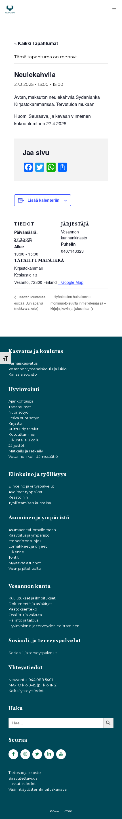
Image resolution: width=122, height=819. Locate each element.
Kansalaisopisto (23, 374)
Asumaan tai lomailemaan (32, 529)
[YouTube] (61, 754)
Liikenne (16, 552)
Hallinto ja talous (23, 620)
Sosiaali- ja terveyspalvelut (33, 652)
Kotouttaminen (23, 434)
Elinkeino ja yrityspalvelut (31, 486)
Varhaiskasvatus (23, 363)
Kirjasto (15, 423)
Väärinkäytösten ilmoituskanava (38, 789)
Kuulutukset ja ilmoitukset (32, 598)
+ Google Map (70, 282)
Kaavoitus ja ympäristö (29, 535)
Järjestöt (16, 445)
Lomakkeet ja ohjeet (28, 546)
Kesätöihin (18, 497)
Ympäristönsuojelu (26, 541)
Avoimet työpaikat (26, 492)
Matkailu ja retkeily (26, 451)
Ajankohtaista (21, 401)
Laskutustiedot (22, 783)
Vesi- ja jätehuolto (25, 568)
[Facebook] (13, 754)
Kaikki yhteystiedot (26, 690)
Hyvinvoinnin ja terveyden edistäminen (44, 626)
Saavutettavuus (23, 778)
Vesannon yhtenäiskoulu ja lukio (38, 369)
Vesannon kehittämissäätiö (33, 456)
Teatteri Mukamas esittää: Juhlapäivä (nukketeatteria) (29, 302)
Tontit (14, 557)
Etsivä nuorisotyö (24, 418)
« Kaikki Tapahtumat (36, 43)
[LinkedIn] (49, 754)
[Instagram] (25, 754)
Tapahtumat (20, 407)
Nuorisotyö (19, 412)
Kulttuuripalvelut (24, 429)
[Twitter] (37, 754)
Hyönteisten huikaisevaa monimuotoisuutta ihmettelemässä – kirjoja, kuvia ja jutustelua (78, 302)
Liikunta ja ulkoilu (24, 440)
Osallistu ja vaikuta (25, 614)
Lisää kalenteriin (44, 200)
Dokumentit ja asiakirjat (30, 603)
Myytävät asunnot (25, 563)
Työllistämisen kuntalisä (30, 503)
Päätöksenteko (23, 609)
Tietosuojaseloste (25, 772)
